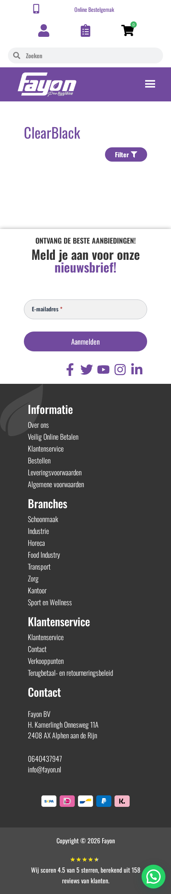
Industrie (38, 531)
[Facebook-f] (70, 369)
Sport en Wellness (50, 602)
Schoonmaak (43, 519)
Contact (37, 649)
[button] (153, 876)
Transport (39, 566)
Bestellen (39, 460)
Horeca (36, 543)
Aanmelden (85, 341)
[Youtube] (103, 369)
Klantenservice (46, 448)
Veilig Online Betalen (53, 436)
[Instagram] (120, 369)
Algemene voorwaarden (56, 484)
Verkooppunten (46, 661)
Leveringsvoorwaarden (55, 472)
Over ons (38, 424)
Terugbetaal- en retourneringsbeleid (70, 672)
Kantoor (37, 590)
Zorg (33, 578)
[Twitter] (86, 369)
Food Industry (44, 554)
